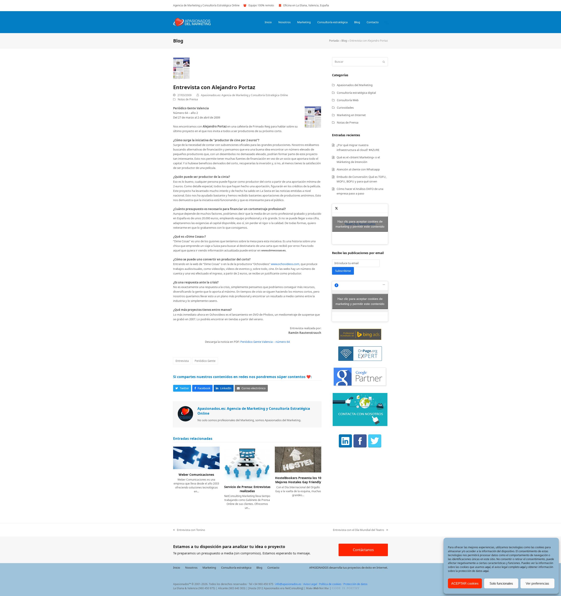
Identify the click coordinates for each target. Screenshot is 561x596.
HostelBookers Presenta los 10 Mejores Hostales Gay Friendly (298, 480)
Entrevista (182, 361)
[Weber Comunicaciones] (196, 458)
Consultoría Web (348, 100)
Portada (334, 40)
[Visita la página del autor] (185, 414)
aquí (487, 567)
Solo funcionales (501, 583)
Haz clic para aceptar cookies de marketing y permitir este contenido (360, 224)
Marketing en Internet (351, 115)
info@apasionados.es (288, 584)
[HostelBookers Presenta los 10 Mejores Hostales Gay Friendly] (298, 459)
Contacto (273, 567)
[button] (386, 22)
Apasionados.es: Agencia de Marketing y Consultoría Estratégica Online (244, 95)
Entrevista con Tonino (189, 530)
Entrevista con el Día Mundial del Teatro (358, 530)
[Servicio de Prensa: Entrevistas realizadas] (247, 464)
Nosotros (191, 567)
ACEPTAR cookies (465, 583)
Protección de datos (355, 584)
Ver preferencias (537, 583)
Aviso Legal (310, 584)
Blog (344, 40)
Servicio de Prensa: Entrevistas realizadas (247, 489)
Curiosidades (345, 108)
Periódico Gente (205, 361)
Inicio (176, 567)
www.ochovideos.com (285, 264)
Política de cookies (330, 584)
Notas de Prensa (188, 99)
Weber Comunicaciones (196, 474)
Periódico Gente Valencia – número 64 (265, 342)
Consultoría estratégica (236, 567)
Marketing (209, 567)
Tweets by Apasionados (360, 224)
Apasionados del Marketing (355, 85)
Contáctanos (363, 549)
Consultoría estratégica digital (356, 93)
